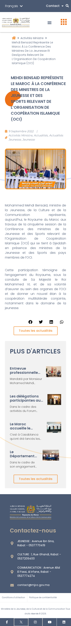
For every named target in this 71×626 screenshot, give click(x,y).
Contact (53, 6)
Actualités (41, 135)
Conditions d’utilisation (13, 597)
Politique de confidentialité (43, 597)
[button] (49, 22)
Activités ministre (32, 38)
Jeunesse (28, 139)
